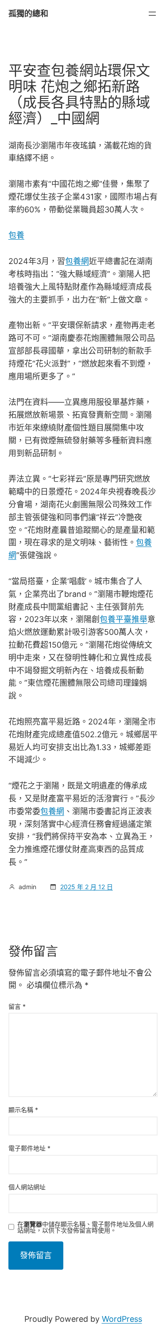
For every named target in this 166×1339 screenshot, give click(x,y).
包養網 (77, 261)
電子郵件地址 (29, 1148)
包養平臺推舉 (123, 619)
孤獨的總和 (28, 13)
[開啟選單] (152, 13)
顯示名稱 (23, 1109)
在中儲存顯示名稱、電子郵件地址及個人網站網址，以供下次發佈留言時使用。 (85, 1227)
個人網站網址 (27, 1187)
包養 (16, 235)
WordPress (122, 1319)
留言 (17, 1006)
